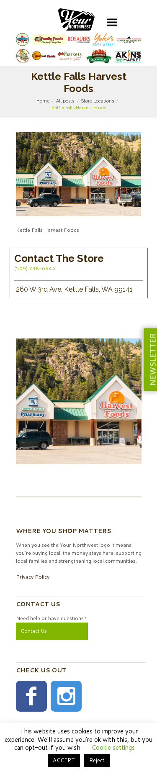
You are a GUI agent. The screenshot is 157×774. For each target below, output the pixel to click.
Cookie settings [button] (113, 747)
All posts (65, 100)
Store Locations (97, 100)
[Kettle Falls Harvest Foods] (79, 174)
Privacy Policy (32, 576)
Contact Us (34, 630)
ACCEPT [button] (64, 760)
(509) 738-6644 (34, 268)
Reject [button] (97, 760)
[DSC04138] (79, 401)
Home (42, 100)
